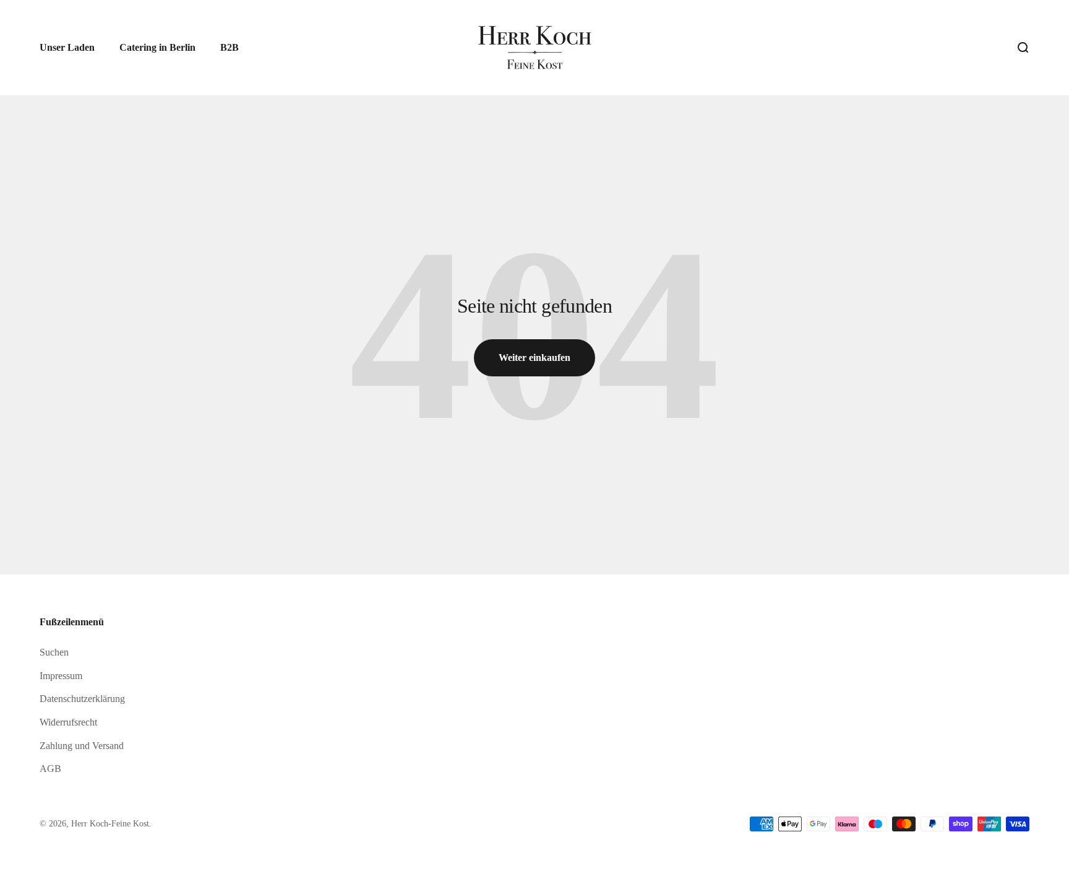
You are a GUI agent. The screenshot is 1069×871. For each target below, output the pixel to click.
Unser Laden (67, 47)
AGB (50, 768)
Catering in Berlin (157, 47)
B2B (229, 47)
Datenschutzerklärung (82, 698)
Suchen (54, 652)
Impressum (61, 675)
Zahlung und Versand (82, 745)
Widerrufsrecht (68, 722)
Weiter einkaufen (534, 357)
